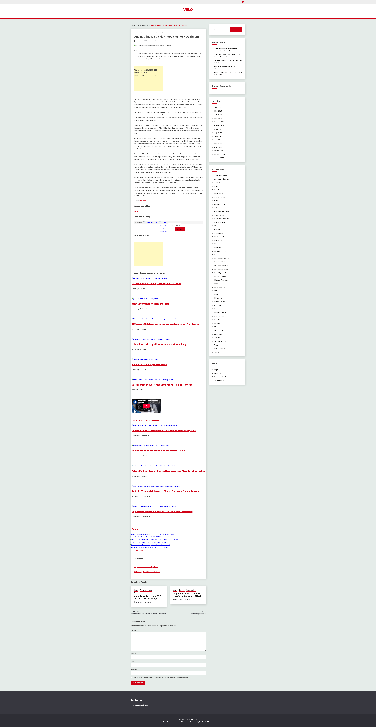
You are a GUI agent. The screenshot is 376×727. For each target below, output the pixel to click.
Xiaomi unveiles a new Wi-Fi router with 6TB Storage (148, 597)
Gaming (217, 229)
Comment (135, 630)
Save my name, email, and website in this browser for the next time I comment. (160, 678)
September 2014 (220, 129)
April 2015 (218, 115)
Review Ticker (219, 316)
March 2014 (218, 151)
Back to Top (138, 572)
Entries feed (218, 373)
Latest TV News (139, 33)
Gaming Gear (218, 233)
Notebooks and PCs (221, 302)
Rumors (182, 590)
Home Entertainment (221, 244)
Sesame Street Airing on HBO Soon (149, 364)
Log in (216, 370)
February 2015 (219, 122)
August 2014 (219, 133)
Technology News (146, 590)
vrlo (188, 9)
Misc (216, 284)
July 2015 (217, 107)
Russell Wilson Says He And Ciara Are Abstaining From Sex (162, 384)
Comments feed (220, 377)
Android (217, 183)
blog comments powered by (146, 567)
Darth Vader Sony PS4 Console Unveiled (146, 420)
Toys (216, 345)
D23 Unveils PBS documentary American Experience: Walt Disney (165, 324)
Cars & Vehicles (219, 197)
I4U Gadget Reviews (221, 251)
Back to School (219, 190)
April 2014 (218, 147)
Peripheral (217, 309)
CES (215, 208)
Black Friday (218, 193)
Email (133, 662)
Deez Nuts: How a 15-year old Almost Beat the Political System (164, 430)
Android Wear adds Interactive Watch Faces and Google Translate (166, 491)
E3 (215, 226)
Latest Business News (222, 258)
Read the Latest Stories (151, 572)
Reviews (217, 320)
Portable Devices (220, 312)
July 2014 (217, 136)
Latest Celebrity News (222, 262)
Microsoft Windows (221, 280)
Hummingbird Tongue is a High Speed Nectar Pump (158, 450)
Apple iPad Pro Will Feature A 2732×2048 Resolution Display (162, 511)
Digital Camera (219, 222)
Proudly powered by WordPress (174, 722)
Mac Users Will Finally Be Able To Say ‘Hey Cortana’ (148, 542)
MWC (216, 291)
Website (134, 670)
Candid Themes (207, 722)
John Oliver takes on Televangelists (150, 303)
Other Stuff (218, 305)
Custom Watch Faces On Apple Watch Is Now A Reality (149, 547)
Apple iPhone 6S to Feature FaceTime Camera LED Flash (187, 594)
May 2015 (218, 111)
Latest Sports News (221, 273)
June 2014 (218, 140)
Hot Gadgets (218, 247)
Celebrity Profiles (220, 204)
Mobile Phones (219, 287)
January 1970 (219, 158)
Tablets (217, 338)
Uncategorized (158, 33)
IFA (215, 255)
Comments (137, 211)
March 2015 (218, 118)
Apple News (140, 550)
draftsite (154, 41)
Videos (216, 352)
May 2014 (218, 143)
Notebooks (218, 298)
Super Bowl (218, 334)
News (149, 33)
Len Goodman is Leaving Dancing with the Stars (156, 283)
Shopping (217, 327)
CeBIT (216, 201)
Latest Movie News (221, 266)
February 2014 (219, 154)
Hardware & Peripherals (222, 237)
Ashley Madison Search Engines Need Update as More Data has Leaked (168, 471)
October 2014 (219, 125)
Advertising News (220, 175)
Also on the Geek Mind (222, 179)
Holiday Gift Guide (220, 240)
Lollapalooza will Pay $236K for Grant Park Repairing (159, 344)
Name (133, 653)
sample (148, 602)
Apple (135, 529)
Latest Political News (221, 269)
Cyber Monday (219, 215)
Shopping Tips (219, 330)
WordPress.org (219, 380)
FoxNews (142, 201)
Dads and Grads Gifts (221, 219)
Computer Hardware (221, 211)
